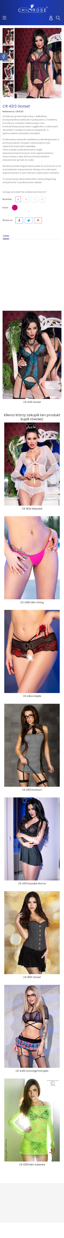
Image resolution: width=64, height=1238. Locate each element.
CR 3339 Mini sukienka (32, 1164)
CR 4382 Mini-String (32, 602)
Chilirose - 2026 (12, 1228)
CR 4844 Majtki (32, 696)
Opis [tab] (6, 236)
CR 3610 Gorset (32, 977)
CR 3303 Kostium (32, 789)
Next (8, 97)
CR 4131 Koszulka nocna (32, 883)
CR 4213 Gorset (32, 402)
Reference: (9, 111)
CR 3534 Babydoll (32, 508)
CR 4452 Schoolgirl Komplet (32, 1071)
